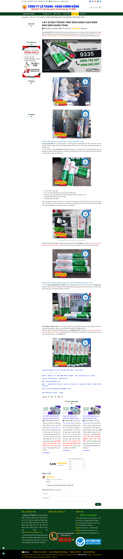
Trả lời (48, 482)
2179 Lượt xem (66, 28)
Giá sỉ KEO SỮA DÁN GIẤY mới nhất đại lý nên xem (70, 417)
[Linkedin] (55, 397)
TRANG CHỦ (47, 14)
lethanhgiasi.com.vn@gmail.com (60, 1)
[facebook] (90, 1)
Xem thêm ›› (46, 453)
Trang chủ (25, 17)
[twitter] (93, 1)
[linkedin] (101, 1)
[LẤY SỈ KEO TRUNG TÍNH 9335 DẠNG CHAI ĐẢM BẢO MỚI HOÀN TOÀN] (54, 7)
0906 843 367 (44, 1)
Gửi (98, 504)
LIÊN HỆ (82, 14)
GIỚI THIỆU (57, 14)
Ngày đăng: (47, 28)
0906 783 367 (34, 1)
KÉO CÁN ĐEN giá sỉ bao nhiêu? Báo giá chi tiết (91, 417)
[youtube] (96, 1)
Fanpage (31, 81)
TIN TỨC (75, 14)
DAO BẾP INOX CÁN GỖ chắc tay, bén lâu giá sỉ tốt (51, 417)
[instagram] (98, 1)
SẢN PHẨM (66, 14)
